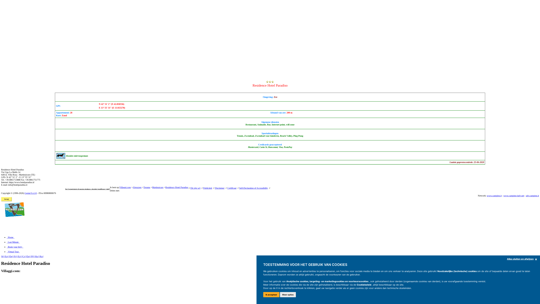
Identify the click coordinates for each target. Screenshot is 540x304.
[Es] (19, 256)
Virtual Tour (13, 252)
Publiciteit (207, 188)
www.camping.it (494, 196)
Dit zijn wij (195, 188)
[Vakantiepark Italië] (13, 220)
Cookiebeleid (364, 284)
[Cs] (24, 256)
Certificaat (231, 188)
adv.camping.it (532, 196)
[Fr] (15, 256)
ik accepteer (271, 294)
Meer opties (288, 294)
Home (10, 237)
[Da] (28, 256)
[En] (6, 256)
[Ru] (41, 256)
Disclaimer (219, 188)
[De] (11, 256)
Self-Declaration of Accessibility (253, 188)
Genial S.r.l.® (31, 193)
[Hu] (36, 256)
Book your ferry (15, 247)
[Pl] (32, 256)
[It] (2, 256)
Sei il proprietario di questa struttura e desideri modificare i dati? (87, 189)
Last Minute (13, 242)
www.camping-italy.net (513, 196)
